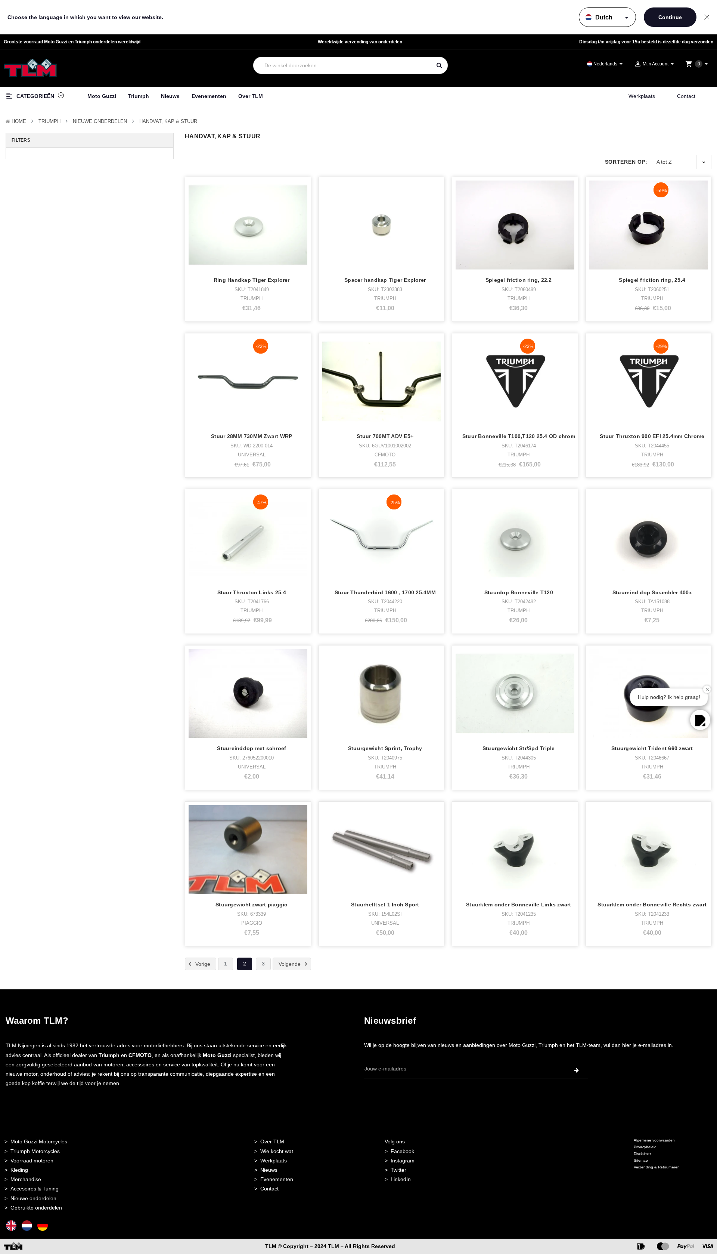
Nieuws (170, 96)
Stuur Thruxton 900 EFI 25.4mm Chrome (652, 436)
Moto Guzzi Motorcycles (38, 1141)
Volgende (290, 964)
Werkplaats (641, 96)
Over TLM (250, 96)
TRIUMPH (49, 121)
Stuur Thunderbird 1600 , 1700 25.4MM (385, 592)
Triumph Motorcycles (35, 1151)
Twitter (398, 1170)
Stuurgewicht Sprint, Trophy (385, 748)
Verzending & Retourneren (657, 1167)
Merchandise (25, 1179)
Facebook (402, 1151)
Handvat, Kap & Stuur (168, 121)
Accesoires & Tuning (34, 1189)
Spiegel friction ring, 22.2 (518, 280)
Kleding (19, 1170)
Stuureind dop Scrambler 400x (652, 592)
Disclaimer (642, 1154)
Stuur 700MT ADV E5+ (385, 436)
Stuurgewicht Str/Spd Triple (518, 748)
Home (19, 121)
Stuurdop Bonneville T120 (518, 592)
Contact (686, 96)
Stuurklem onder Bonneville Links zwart (518, 905)
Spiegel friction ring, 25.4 (652, 280)
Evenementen (209, 96)
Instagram (403, 1161)
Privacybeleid (645, 1147)
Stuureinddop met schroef (251, 748)
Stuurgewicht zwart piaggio (251, 905)
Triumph (138, 96)
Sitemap (641, 1160)
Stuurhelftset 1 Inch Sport (385, 905)
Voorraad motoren (31, 1161)
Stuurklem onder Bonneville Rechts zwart (652, 905)
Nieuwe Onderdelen (100, 121)
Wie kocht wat (276, 1151)
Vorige (202, 964)
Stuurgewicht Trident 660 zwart (652, 748)
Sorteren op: (626, 162)
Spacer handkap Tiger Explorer (385, 280)
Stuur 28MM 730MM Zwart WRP (251, 436)
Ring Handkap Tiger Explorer (252, 280)
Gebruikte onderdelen (36, 1208)
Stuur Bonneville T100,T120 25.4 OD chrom (518, 436)
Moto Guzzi (101, 96)
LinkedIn (401, 1179)
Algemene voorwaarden (654, 1140)
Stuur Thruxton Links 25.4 (251, 592)
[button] (700, 720)
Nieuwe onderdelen (33, 1198)
